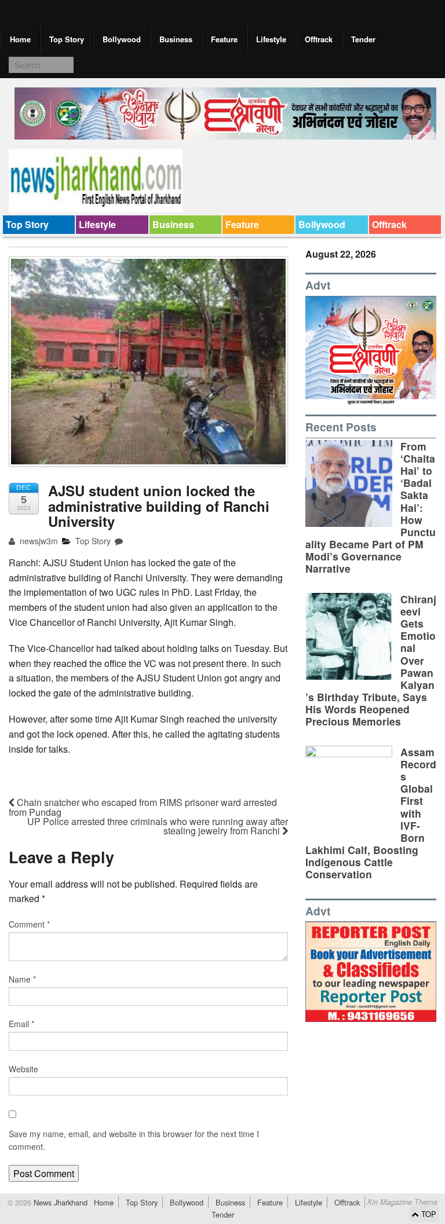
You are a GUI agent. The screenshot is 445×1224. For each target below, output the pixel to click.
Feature (224, 39)
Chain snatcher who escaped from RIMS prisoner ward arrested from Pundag (143, 807)
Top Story (66, 39)
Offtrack (319, 39)
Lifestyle (271, 39)
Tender (363, 39)
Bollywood (122, 39)
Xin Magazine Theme (402, 1202)
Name (22, 979)
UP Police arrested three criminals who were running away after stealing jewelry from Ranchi (157, 826)
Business (175, 39)
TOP (427, 1213)
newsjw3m (37, 541)
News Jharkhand (59, 1202)
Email (21, 1023)
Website (23, 1069)
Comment (29, 924)
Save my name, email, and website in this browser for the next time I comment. (134, 1140)
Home (20, 39)
